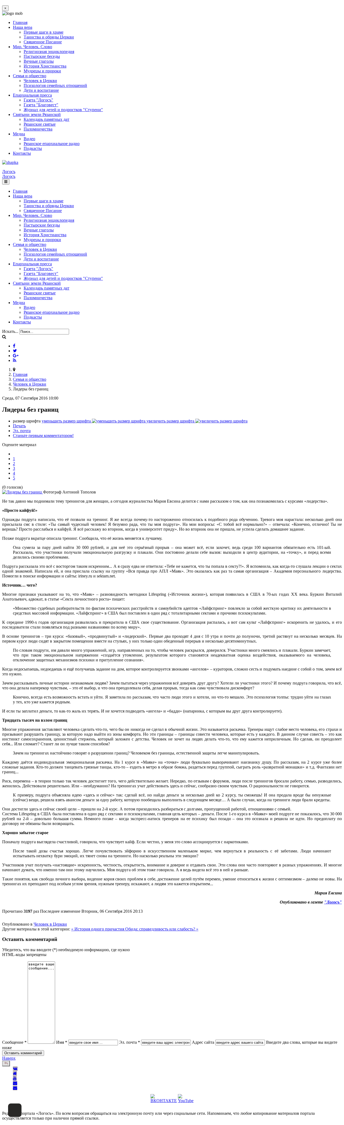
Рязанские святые (40, 124)
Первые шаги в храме (43, 32)
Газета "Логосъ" (38, 100)
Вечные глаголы (39, 61)
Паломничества (38, 129)
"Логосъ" (333, 902)
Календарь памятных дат (46, 119)
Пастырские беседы (42, 56)
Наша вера (22, 27)
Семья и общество (29, 75)
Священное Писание (43, 42)
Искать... (10, 331)
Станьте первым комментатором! (43, 435)
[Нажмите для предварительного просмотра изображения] (22, 492)
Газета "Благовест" (41, 105)
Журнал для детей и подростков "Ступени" (63, 109)
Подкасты (33, 148)
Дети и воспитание (41, 90)
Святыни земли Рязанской (37, 114)
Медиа (19, 134)
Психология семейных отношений (55, 85)
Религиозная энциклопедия (49, 51)
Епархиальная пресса (32, 95)
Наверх (9, 1058)
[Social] (14, 346)
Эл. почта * (129, 1042)
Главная (20, 22)
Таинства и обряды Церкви (49, 37)
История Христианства (45, 66)
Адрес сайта (203, 1042)
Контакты (22, 153)
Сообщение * (14, 1042)
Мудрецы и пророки (42, 71)
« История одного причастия (98, 929)
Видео (29, 138)
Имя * (61, 1042)
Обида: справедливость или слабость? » (161, 929)
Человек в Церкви (40, 80)
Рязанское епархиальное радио (52, 143)
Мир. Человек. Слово (32, 46)
